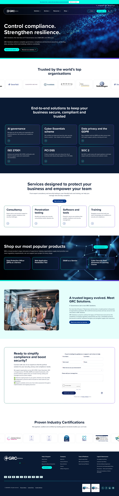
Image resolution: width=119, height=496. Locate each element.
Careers (62, 466)
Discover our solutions (28, 50)
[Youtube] (113, 488)
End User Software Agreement (103, 464)
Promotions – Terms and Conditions (104, 468)
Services (46, 11)
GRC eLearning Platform (84, 461)
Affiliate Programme (64, 468)
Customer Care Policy (101, 461)
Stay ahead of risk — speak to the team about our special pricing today (59, 2)
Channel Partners (64, 461)
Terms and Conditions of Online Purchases (104, 471)
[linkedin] (109, 488)
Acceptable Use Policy (102, 459)
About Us (62, 459)
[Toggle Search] (111, 11)
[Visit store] (108, 11)
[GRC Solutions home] (22, 458)
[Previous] (110, 247)
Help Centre (44, 459)
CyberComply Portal (83, 459)
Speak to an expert (11, 49)
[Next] (113, 247)
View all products (100, 247)
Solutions (36, 11)
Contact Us (44, 461)
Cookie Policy (31, 487)
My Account (112, 5)
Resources (56, 11)
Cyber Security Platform (84, 464)
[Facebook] (106, 488)
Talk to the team (58, 201)
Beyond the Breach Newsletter (48, 464)
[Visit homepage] (12, 11)
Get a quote (100, 11)
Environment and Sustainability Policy (105, 466)
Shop (65, 11)
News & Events (63, 464)
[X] (103, 488)
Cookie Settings (38, 487)
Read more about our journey (79, 322)
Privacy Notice (23, 487)
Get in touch (46, 467)
